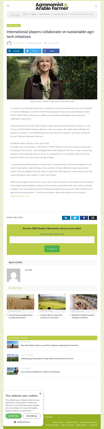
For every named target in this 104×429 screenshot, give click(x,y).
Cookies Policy (71, 422)
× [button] (40, 394)
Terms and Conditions (88, 422)
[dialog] (23, 408)
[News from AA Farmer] (52, 5)
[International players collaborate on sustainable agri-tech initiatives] (52, 78)
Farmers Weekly (52, 425)
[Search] (96, 5)
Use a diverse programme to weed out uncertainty (40, 372)
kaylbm (19, 43)
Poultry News (81, 425)
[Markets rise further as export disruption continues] (83, 303)
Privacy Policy (58, 422)
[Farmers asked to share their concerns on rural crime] (52, 303)
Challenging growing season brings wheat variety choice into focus (47, 359)
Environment (14, 25)
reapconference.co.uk (19, 196)
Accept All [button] (14, 416)
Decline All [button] (31, 416)
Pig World (93, 425)
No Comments (53, 43)
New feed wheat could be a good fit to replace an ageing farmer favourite (49, 345)
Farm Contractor (67, 425)
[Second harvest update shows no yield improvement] (20, 303)
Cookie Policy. (25, 411)
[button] (23, 422)
